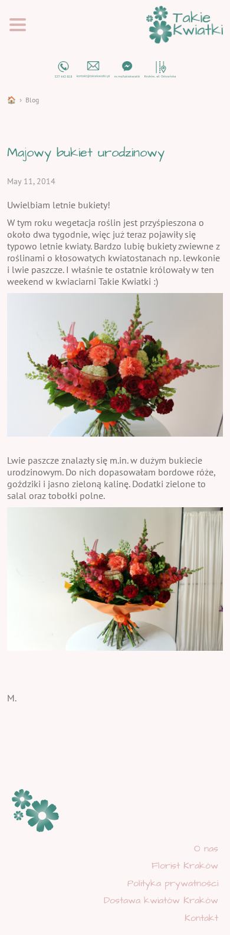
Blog (32, 99)
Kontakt (201, 917)
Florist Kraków (185, 865)
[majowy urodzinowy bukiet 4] (115, 364)
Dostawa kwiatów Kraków (161, 900)
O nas (206, 848)
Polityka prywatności (172, 883)
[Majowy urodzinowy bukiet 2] (115, 578)
